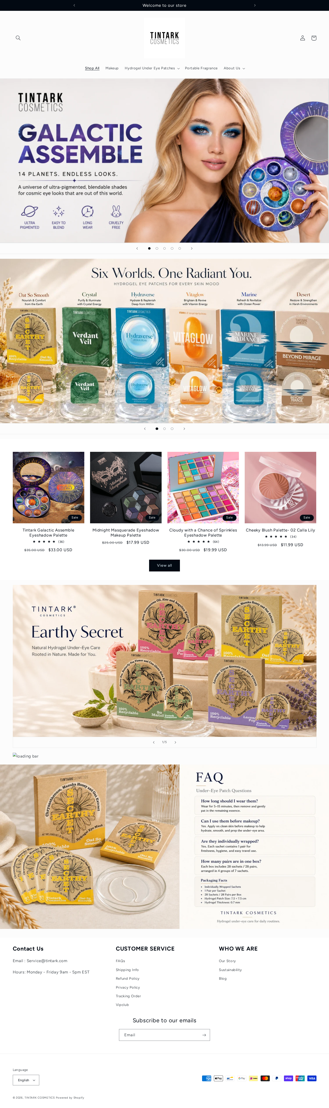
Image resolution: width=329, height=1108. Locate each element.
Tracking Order (128, 996)
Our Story (227, 961)
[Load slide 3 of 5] (164, 248)
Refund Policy (128, 978)
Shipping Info (127, 970)
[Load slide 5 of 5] (180, 248)
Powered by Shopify (70, 1097)
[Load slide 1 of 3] (157, 429)
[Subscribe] (204, 1035)
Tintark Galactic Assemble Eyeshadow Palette (48, 533)
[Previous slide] (137, 248)
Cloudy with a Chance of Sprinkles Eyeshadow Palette (203, 533)
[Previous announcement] (74, 5)
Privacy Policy (128, 987)
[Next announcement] (255, 5)
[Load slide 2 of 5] (157, 248)
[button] (18, 38)
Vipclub (122, 1005)
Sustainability (230, 970)
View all (164, 565)
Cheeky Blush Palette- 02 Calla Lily (280, 530)
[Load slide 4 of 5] (172, 248)
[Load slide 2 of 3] (164, 429)
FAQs (120, 961)
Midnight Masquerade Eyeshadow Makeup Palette (125, 533)
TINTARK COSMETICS (40, 1097)
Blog (223, 978)
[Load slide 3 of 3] (172, 429)
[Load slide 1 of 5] (149, 248)
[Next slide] (191, 248)
